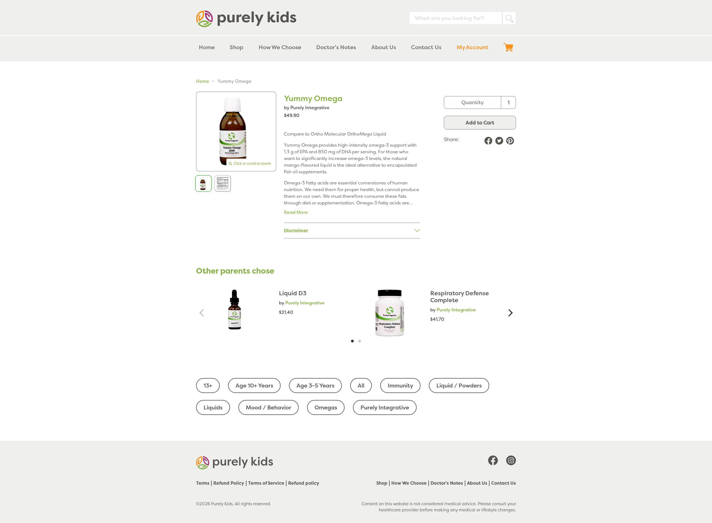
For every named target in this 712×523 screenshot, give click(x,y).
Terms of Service (266, 483)
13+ (208, 385)
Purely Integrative (384, 407)
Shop (381, 483)
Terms (202, 483)
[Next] (510, 313)
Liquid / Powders (459, 385)
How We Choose (409, 483)
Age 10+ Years (254, 385)
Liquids (213, 407)
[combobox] (463, 18)
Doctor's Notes (447, 483)
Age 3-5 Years (315, 385)
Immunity (400, 385)
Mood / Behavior (268, 407)
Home (202, 81)
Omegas (326, 407)
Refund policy (303, 483)
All (361, 385)
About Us (477, 483)
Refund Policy (228, 483)
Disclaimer (296, 230)
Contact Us (503, 483)
